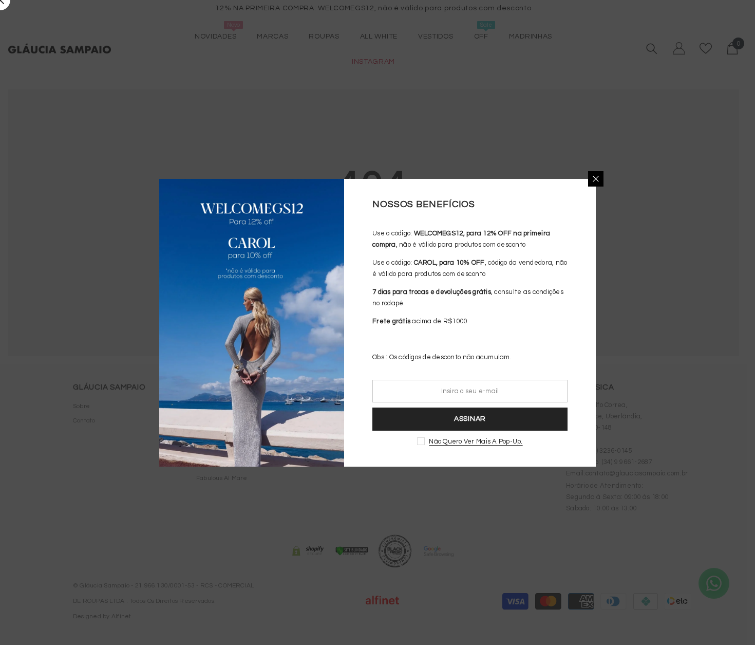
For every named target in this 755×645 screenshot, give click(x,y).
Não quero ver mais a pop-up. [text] (475, 441)
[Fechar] (595, 179)
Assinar (470, 418)
